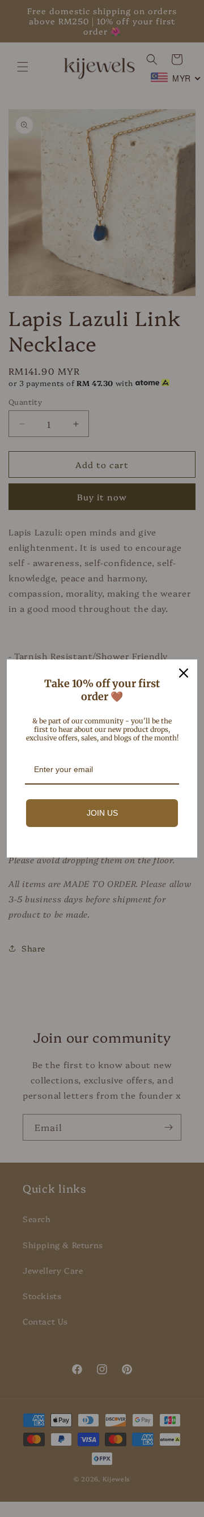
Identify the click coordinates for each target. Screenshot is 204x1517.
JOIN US (102, 812)
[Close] (183, 673)
